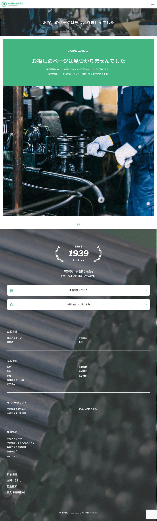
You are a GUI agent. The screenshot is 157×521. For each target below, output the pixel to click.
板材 (9, 375)
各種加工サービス (15, 379)
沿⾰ (80, 342)
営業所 (10, 342)
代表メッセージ (14, 337)
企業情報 (12, 331)
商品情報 (12, 360)
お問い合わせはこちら (78, 304)
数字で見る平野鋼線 (16, 447)
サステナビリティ (16, 402)
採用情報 (12, 432)
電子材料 (82, 375)
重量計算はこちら (78, 290)
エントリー (12, 455)
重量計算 (12, 486)
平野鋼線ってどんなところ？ (21, 442)
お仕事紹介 (12, 451)
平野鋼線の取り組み (16, 409)
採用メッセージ (14, 438)
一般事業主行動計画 (16, 413)
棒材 (9, 371)
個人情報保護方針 (17, 492)
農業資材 (82, 366)
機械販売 (82, 371)
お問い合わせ (14, 480)
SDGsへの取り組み (87, 409)
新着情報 (12, 474)
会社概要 (82, 337)
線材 (9, 366)
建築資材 (11, 384)
